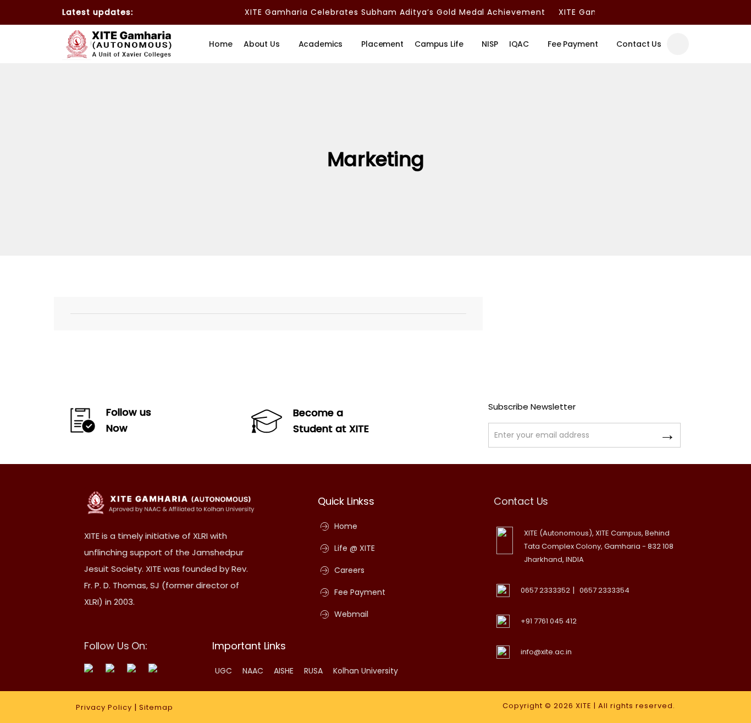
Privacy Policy (104, 707)
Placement (382, 43)
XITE (584, 705)
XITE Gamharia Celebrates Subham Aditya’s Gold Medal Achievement (386, 12)
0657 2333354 (604, 590)
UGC (223, 670)
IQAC (519, 43)
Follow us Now (128, 420)
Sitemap (156, 707)
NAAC (252, 670)
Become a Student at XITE (331, 420)
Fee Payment (573, 43)
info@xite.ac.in (546, 652)
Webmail (351, 614)
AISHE (284, 670)
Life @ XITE (354, 548)
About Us (262, 43)
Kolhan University (365, 670)
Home (220, 43)
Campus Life (439, 43)
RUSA (313, 670)
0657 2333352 (545, 590)
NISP (490, 43)
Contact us (638, 43)
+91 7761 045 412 (549, 621)
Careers (349, 570)
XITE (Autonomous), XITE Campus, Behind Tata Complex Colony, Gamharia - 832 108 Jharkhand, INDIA (598, 546)
